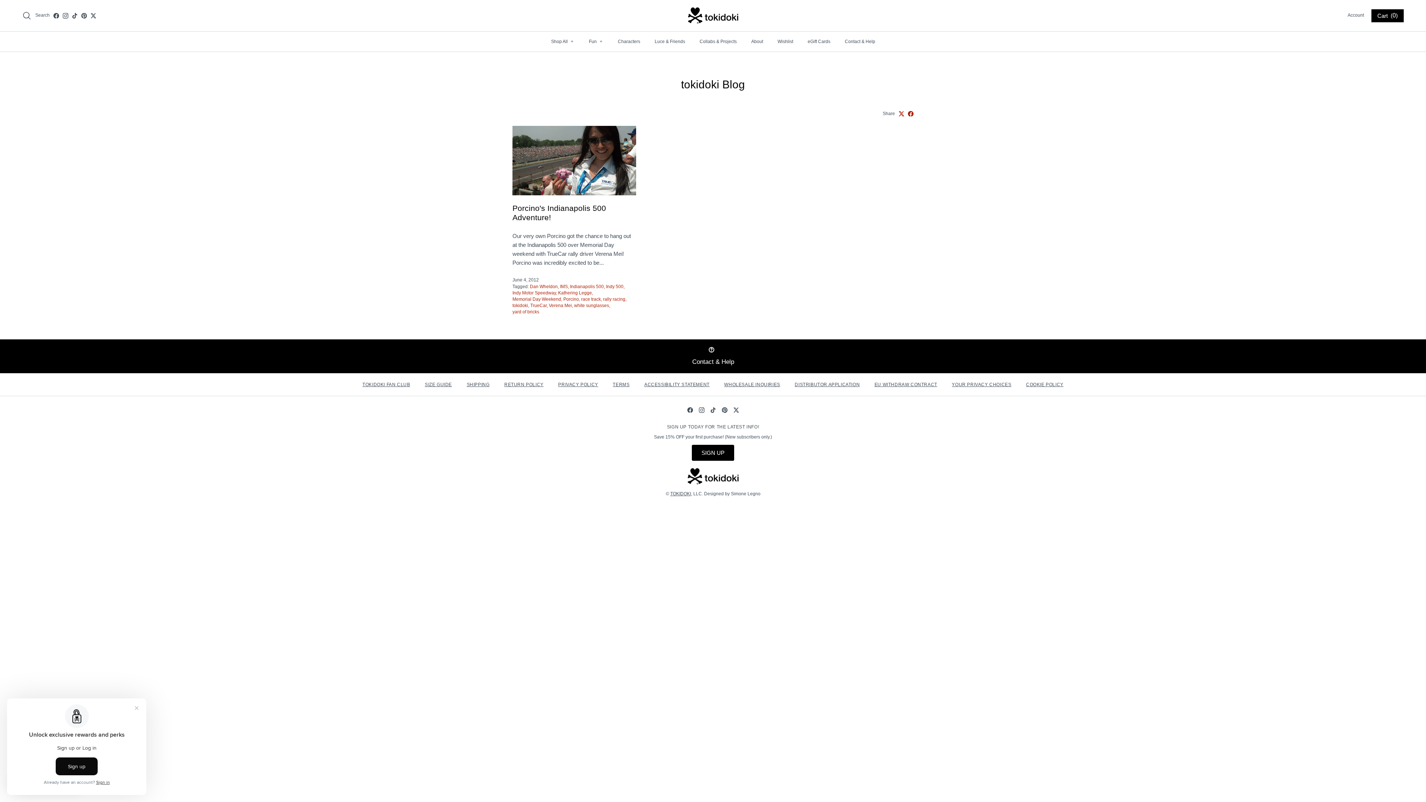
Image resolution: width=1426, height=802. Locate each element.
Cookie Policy (1045, 384)
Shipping (478, 384)
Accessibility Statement (677, 384)
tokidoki (520, 305)
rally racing (614, 299)
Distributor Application (827, 384)
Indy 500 (615, 286)
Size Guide (438, 384)
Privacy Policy (578, 384)
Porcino (571, 299)
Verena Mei (560, 305)
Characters (629, 41)
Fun (595, 41)
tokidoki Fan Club (386, 384)
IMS (564, 286)
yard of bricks (525, 311)
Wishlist (785, 41)
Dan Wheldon (544, 286)
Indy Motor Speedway (534, 293)
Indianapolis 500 (587, 286)
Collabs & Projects (718, 41)
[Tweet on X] (901, 114)
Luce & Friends (670, 41)
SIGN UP (713, 453)
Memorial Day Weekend (536, 299)
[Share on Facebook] (911, 114)
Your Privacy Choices (981, 384)
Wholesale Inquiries (752, 384)
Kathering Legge (575, 293)
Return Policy (524, 384)
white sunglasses (591, 305)
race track (591, 299)
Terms (621, 384)
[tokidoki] (713, 15)
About (757, 41)
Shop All (562, 41)
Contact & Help (860, 41)
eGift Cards (819, 41)
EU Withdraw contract (906, 384)
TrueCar (538, 305)
